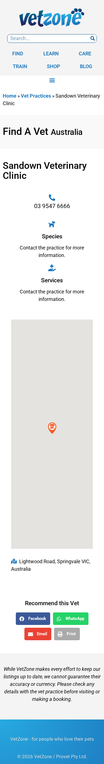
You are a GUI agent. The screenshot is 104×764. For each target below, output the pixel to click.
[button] (52, 80)
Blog (86, 66)
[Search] (92, 38)
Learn (51, 53)
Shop (53, 66)
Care (85, 53)
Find (17, 53)
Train (20, 66)
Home (9, 96)
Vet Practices (36, 96)
